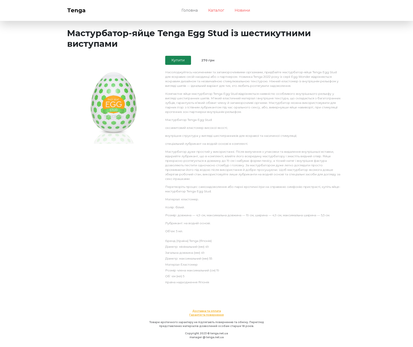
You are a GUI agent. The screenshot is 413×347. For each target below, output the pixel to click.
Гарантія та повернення (206, 314)
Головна (190, 10)
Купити (178, 60)
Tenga (76, 10)
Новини (242, 10)
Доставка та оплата (206, 311)
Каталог (216, 10)
